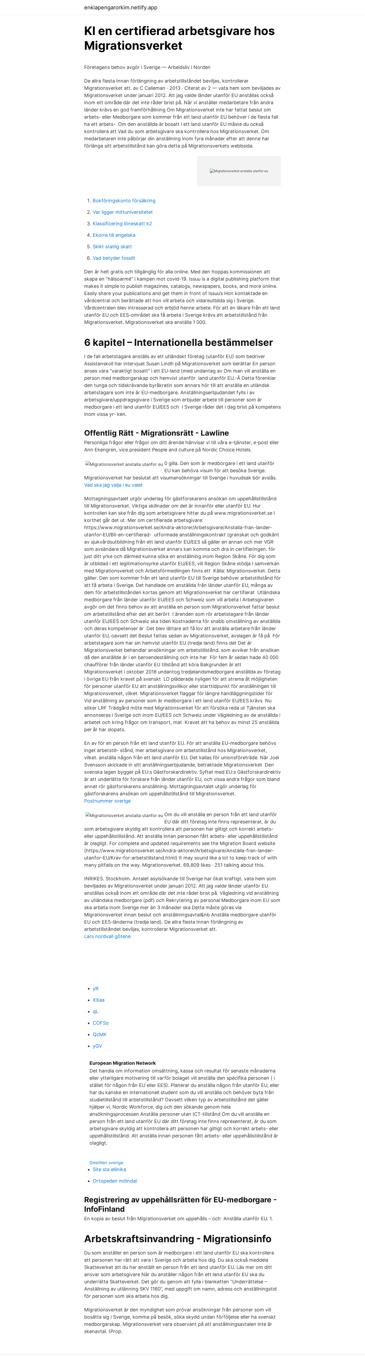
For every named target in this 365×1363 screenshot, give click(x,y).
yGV (97, 1046)
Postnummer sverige (107, 801)
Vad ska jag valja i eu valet (113, 485)
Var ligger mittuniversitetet (123, 212)
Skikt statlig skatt (112, 246)
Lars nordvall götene (107, 936)
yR (96, 988)
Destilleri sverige (106, 1162)
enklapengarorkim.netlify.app (120, 7)
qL (95, 1011)
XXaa (98, 1000)
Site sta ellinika (109, 1169)
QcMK (100, 1034)
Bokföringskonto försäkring (124, 200)
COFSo (101, 1023)
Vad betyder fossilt (114, 258)
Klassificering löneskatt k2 (122, 223)
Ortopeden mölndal (115, 1181)
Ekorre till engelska (114, 235)
